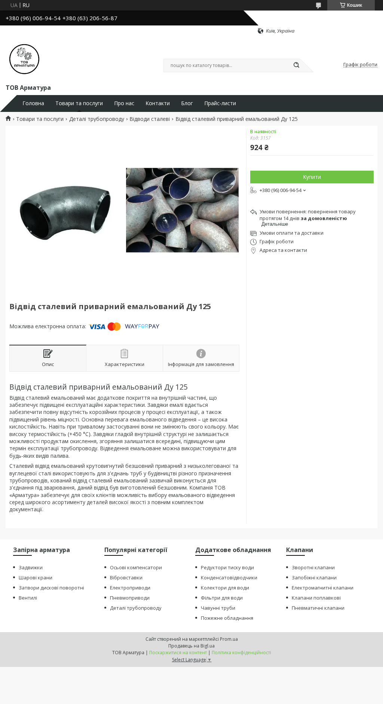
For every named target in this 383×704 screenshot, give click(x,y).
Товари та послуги (79, 103)
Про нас (124, 103)
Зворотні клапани (313, 567)
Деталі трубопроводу (96, 119)
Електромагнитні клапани (322, 587)
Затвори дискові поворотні (51, 587)
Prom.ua (229, 639)
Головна (33, 103)
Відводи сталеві (149, 119)
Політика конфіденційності (241, 652)
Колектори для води (225, 587)
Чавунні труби (218, 607)
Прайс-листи (220, 103)
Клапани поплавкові (316, 597)
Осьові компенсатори (136, 567)
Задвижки (31, 567)
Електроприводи (130, 587)
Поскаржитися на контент (178, 652)
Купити (312, 176)
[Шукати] (296, 65)
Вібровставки (126, 577)
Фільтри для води (222, 597)
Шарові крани (35, 577)
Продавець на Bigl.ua (191, 646)
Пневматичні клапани (318, 607)
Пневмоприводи (130, 597)
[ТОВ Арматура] (24, 58)
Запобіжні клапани (314, 577)
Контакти (157, 103)
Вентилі (28, 597)
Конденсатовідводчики (229, 577)
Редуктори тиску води (227, 567)
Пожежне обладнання (227, 618)
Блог (187, 103)
